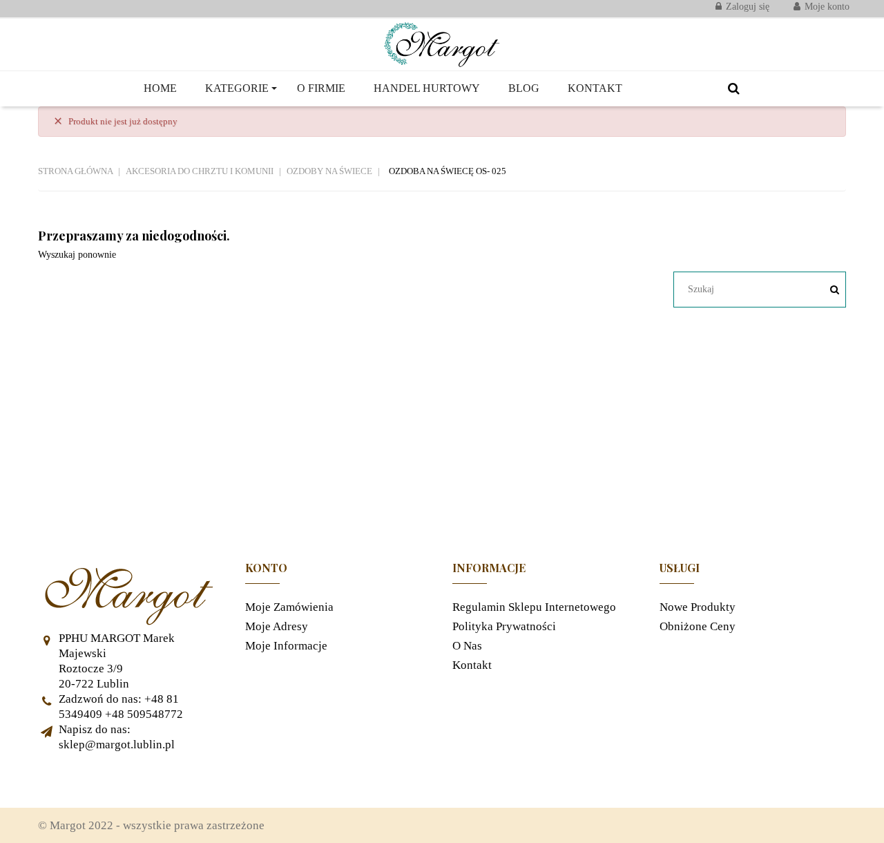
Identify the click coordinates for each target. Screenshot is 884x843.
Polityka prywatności (504, 626)
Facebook (55, 780)
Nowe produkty (698, 607)
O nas (467, 645)
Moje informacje (286, 645)
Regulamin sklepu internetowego (534, 607)
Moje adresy (276, 626)
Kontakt (472, 665)
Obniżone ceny (698, 626)
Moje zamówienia (289, 607)
